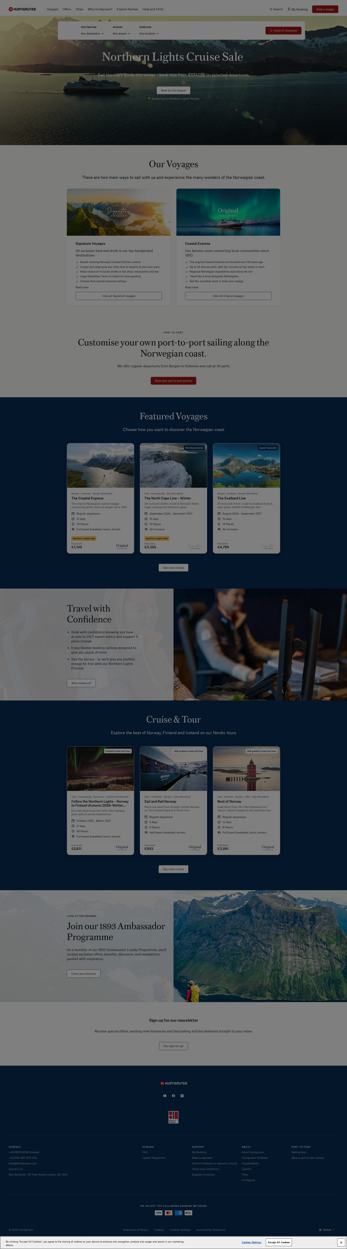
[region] (173, 1242)
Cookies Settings (251, 1242)
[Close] (341, 1242)
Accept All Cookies (279, 1242)
